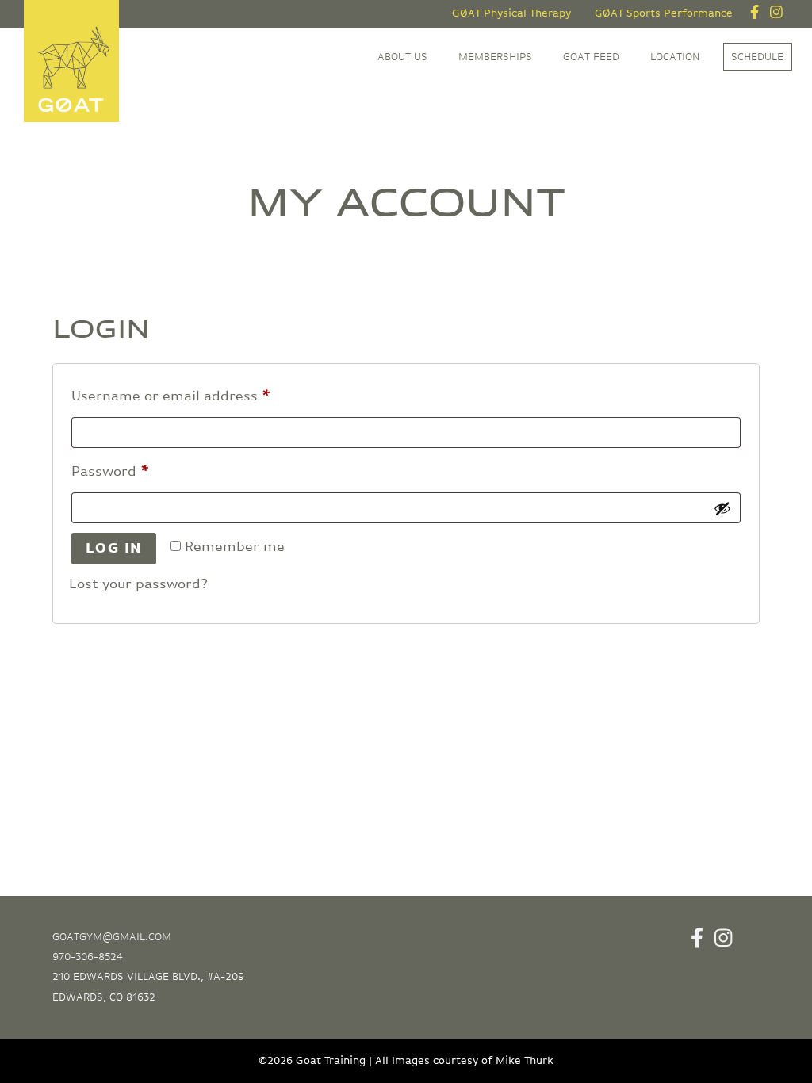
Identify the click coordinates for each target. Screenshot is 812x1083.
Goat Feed (591, 57)
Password (140, 471)
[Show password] (722, 508)
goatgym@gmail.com (111, 937)
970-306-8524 (87, 956)
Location (674, 57)
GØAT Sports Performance (664, 13)
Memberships (495, 57)
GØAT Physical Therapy (511, 13)
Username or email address (200, 396)
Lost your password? (138, 584)
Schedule (757, 57)
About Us (402, 57)
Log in (114, 549)
